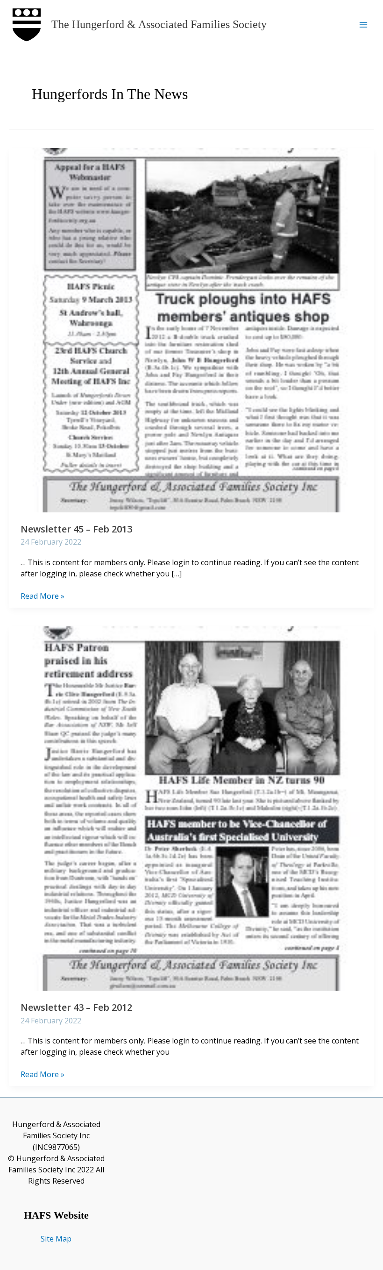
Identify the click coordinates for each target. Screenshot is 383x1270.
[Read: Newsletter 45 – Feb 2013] (191, 329)
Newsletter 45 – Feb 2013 (76, 529)
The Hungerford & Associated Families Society (159, 24)
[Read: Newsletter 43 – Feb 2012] (191, 807)
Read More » (42, 596)
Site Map (56, 1239)
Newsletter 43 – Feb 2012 (76, 1007)
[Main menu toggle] (363, 24)
